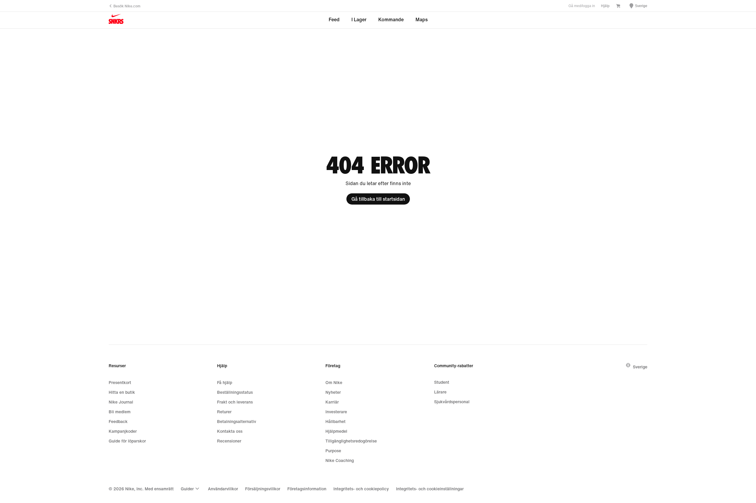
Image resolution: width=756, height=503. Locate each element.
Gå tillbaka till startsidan (378, 198)
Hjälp (605, 5)
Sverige (640, 367)
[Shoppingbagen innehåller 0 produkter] (618, 6)
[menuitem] (191, 488)
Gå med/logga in (581, 6)
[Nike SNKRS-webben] (116, 20)
